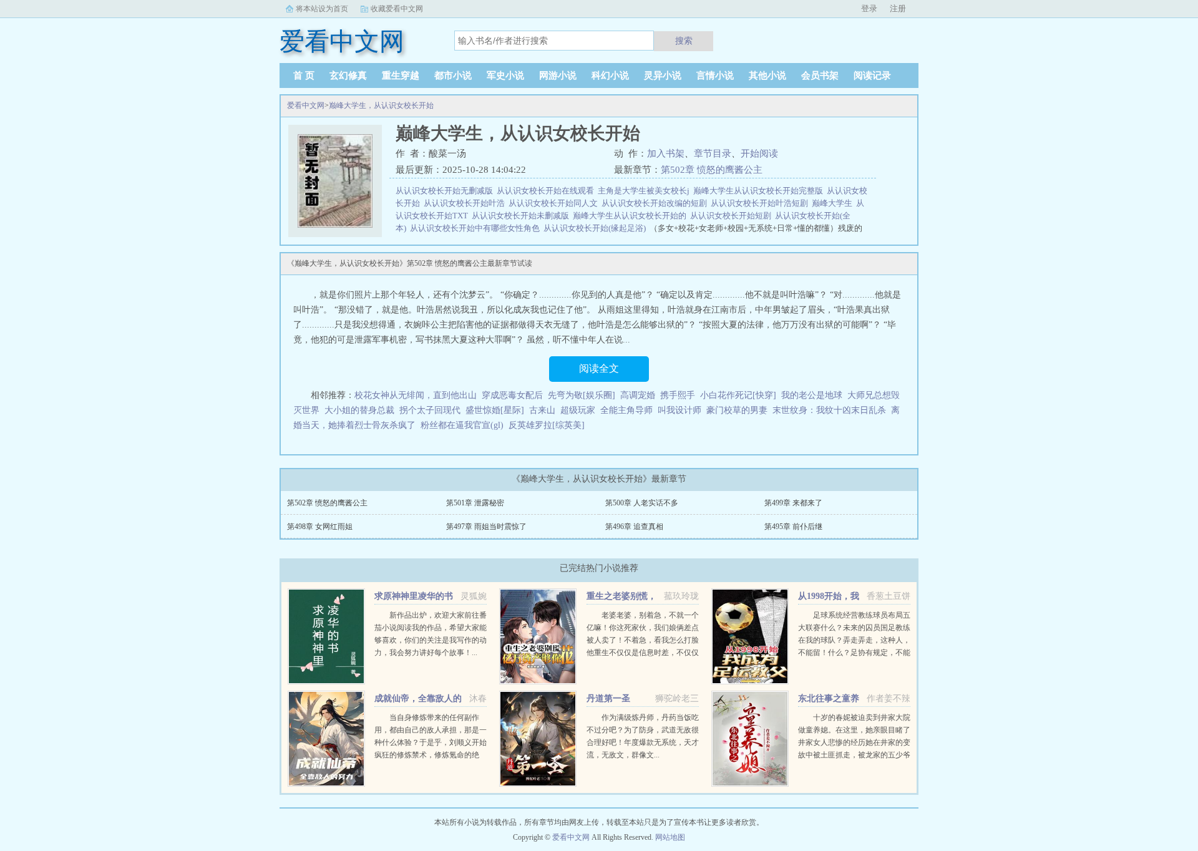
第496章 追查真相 (634, 526)
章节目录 (712, 153)
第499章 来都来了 (793, 502)
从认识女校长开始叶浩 (466, 203)
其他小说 (767, 75)
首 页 (303, 75)
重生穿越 (400, 75)
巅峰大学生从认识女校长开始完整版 (760, 190)
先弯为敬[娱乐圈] (581, 395)
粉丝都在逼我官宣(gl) (462, 425)
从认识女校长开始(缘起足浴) (596, 228)
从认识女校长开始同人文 (555, 203)
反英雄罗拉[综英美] (547, 425)
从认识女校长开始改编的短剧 (656, 203)
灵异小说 (662, 75)
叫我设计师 (679, 410)
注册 (898, 8)
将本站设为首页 (322, 8)
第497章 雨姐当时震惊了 (486, 526)
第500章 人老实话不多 (641, 502)
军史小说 (505, 75)
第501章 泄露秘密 (475, 502)
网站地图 (670, 837)
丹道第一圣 (608, 698)
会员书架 (820, 75)
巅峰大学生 (834, 203)
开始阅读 (759, 153)
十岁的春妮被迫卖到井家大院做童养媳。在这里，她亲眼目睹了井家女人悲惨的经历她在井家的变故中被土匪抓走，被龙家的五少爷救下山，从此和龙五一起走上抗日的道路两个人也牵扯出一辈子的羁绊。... (854, 755)
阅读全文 (599, 368)
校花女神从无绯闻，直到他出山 (415, 395)
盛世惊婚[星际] (494, 410)
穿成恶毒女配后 (512, 395)
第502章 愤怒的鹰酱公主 (711, 170)
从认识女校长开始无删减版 (446, 190)
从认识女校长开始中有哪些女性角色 (476, 228)
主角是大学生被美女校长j (645, 190)
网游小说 (558, 75)
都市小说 (453, 75)
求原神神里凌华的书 (413, 596)
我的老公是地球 (811, 395)
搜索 (684, 41)
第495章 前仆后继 (793, 526)
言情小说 (715, 75)
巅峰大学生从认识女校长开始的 (631, 215)
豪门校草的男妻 (736, 410)
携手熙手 (677, 395)
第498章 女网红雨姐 (320, 526)
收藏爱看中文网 (397, 8)
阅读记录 (872, 75)
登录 (869, 8)
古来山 (542, 410)
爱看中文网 (305, 105)
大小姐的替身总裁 (359, 410)
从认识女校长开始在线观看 (547, 190)
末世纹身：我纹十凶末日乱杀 (829, 410)
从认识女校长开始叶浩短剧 (761, 203)
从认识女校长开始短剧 (732, 215)
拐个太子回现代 (429, 410)
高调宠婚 (637, 395)
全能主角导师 (626, 410)
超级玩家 (577, 410)
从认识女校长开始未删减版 (522, 215)
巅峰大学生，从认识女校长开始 (381, 105)
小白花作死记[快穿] (738, 395)
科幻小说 (610, 75)
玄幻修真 (348, 75)
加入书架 (665, 153)
